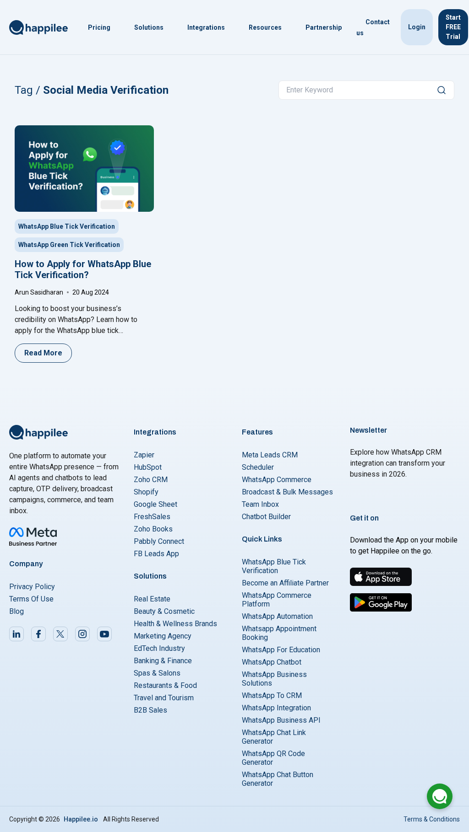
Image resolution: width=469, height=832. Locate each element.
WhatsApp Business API (281, 720)
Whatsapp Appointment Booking (279, 633)
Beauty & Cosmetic (164, 611)
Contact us (373, 27)
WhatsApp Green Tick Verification (69, 244)
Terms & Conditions (432, 819)
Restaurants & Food (165, 685)
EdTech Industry (159, 648)
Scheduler (258, 467)
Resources (265, 27)
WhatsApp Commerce (276, 479)
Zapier (144, 455)
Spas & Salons (157, 673)
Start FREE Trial (453, 27)
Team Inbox (260, 504)
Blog (16, 611)
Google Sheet (155, 504)
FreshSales (152, 516)
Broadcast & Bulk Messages (287, 492)
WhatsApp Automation (277, 616)
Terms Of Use (31, 599)
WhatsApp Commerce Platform (276, 599)
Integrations (206, 27)
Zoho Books (153, 529)
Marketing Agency (162, 636)
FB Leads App (156, 553)
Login (416, 27)
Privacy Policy (32, 586)
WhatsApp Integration (276, 707)
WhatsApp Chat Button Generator (277, 779)
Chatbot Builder (266, 516)
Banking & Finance (163, 660)
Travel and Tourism (164, 697)
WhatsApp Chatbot (271, 662)
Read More (43, 353)
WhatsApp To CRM (272, 695)
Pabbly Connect (159, 541)
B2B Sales (150, 710)
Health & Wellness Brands (175, 623)
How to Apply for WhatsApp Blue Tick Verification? (83, 269)
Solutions (149, 27)
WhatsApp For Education (281, 649)
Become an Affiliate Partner (285, 583)
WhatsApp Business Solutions (274, 678)
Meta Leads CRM (270, 455)
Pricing (99, 27)
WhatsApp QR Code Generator (273, 758)
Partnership (323, 27)
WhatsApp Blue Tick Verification (66, 226)
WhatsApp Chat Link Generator (274, 737)
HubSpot (148, 467)
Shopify (146, 492)
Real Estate (152, 599)
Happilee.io (81, 819)
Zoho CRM (151, 479)
